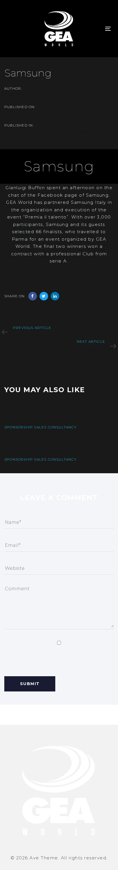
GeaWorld (18, 95)
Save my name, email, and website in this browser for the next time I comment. (57, 658)
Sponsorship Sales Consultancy (48, 132)
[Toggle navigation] (108, 28)
